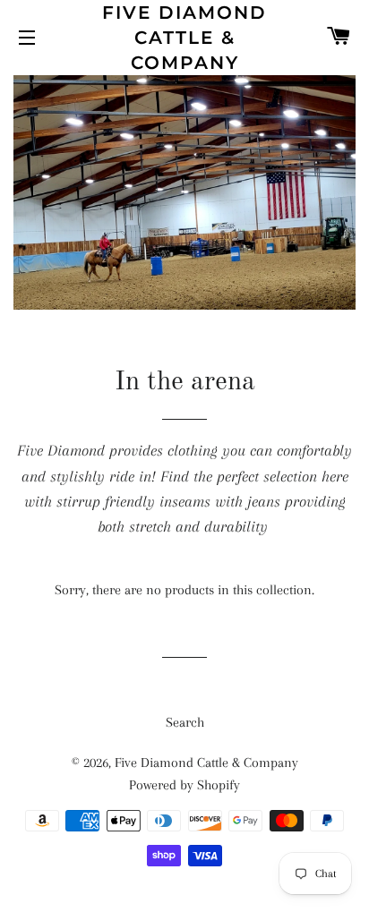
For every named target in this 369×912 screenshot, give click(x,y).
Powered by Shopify (184, 785)
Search (185, 722)
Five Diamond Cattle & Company (184, 37)
